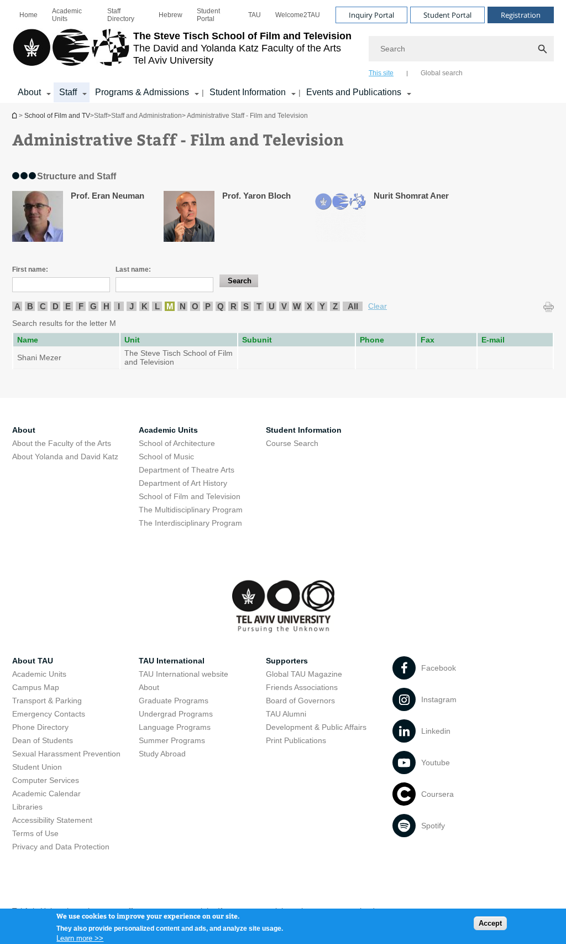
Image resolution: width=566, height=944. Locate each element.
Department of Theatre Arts (186, 469)
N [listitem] (183, 306)
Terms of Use (35, 833)
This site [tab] (381, 73)
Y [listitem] (322, 306)
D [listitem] (56, 306)
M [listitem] (170, 306)
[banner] (283, 51)
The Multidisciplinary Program (191, 509)
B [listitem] (30, 306)
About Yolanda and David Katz (65, 456)
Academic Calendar (46, 793)
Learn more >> (79, 938)
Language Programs (175, 727)
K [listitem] (145, 306)
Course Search (292, 443)
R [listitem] (233, 306)
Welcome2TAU (297, 15)
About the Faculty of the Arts (61, 443)
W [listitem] (297, 306)
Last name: (133, 269)
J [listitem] (131, 306)
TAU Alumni (286, 713)
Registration (521, 15)
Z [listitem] (335, 306)
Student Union (37, 767)
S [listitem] (246, 306)
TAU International (172, 660)
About (149, 687)
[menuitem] (28, 15)
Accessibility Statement (52, 820)
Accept (490, 923)
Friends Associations (302, 687)
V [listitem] (284, 306)
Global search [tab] (442, 73)
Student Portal (208, 15)
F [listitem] (80, 306)
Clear (377, 306)
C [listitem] (43, 306)
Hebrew (170, 15)
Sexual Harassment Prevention (66, 753)
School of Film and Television (189, 496)
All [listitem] (353, 306)
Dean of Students (42, 740)
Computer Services (45, 780)
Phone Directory (40, 727)
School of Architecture (177, 443)
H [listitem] (106, 306)
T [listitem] (258, 306)
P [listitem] (208, 306)
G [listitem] (93, 306)
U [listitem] (272, 306)
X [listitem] (309, 306)
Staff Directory (120, 15)
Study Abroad (162, 753)
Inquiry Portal (371, 15)
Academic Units (67, 15)
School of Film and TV (15, 115)
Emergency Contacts (48, 713)
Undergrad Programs (176, 713)
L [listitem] (157, 306)
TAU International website (183, 674)
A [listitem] (17, 306)
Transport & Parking (47, 700)
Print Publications (296, 740)
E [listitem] (68, 306)
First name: (30, 269)
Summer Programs (172, 740)
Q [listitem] (220, 306)
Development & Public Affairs (316, 727)
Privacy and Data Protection (60, 846)
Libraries (27, 806)
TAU (254, 15)
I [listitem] (119, 306)
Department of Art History (183, 483)
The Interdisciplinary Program (190, 522)
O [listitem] (195, 306)
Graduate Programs (173, 700)
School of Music (166, 456)
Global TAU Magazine (304, 674)
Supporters (287, 660)
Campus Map (35, 687)
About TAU (32, 660)
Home (28, 15)
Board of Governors (300, 700)
